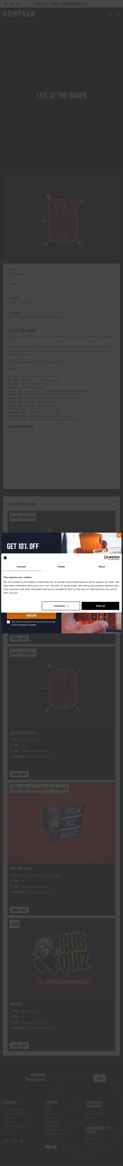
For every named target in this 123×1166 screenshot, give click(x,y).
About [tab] (101, 566)
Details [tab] (61, 566)
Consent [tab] (21, 566)
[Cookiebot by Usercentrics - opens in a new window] (106, 558)
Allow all (100, 606)
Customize (59, 606)
